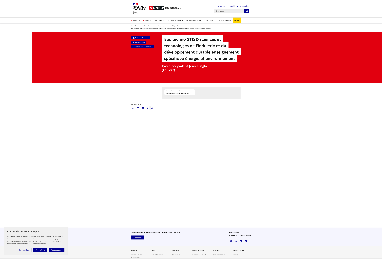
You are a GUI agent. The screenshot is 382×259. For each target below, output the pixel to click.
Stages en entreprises (218, 254)
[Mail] (138, 108)
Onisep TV (221, 6)
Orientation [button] (158, 20)
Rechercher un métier (158, 254)
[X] (148, 108)
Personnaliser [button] (24, 250)
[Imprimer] (133, 108)
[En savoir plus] (192, 93)
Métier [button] (147, 20)
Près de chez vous (225, 20)
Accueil (133, 25)
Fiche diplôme (140, 42)
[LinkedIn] (143, 108)
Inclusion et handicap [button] (193, 20)
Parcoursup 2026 (177, 254)
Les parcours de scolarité (199, 254)
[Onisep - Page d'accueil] (156, 8)
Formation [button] (136, 20)
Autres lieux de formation (144, 47)
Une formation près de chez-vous (147, 25)
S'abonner (137, 237)
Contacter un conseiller (175, 20)
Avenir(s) (237, 20)
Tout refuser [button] (40, 250)
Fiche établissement (142, 38)
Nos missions (244, 6)
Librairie (233, 6)
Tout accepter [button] (56, 250)
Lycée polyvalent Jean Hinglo (168, 25)
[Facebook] (152, 108)
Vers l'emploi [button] (210, 20)
